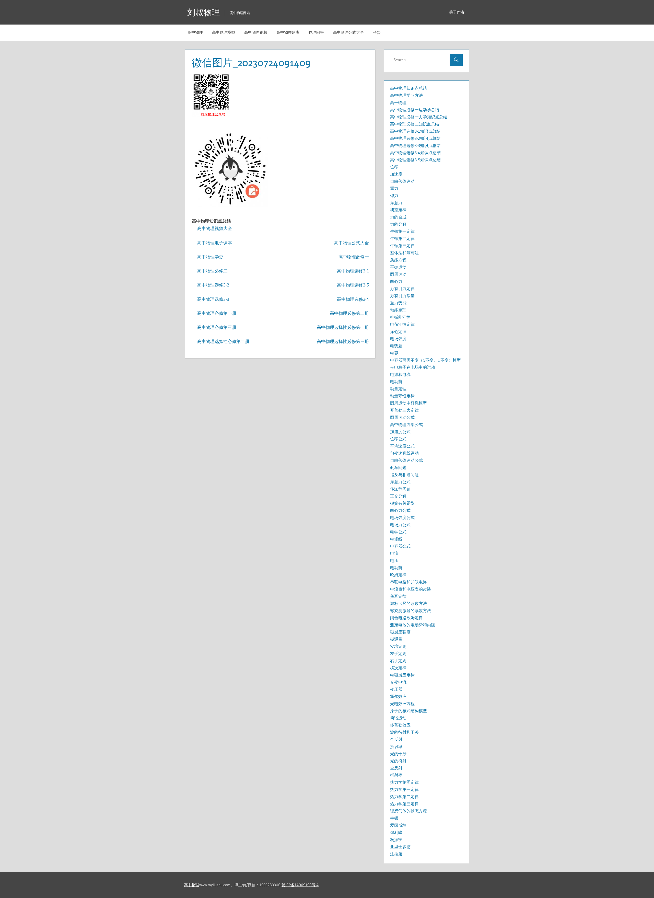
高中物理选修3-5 (353, 284)
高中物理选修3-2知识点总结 (415, 138)
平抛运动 (398, 267)
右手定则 (398, 660)
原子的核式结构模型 (408, 710)
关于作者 (456, 12)
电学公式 (398, 531)
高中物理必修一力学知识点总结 (418, 116)
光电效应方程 (402, 703)
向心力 (396, 281)
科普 (377, 32)
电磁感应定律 (402, 674)
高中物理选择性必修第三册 (343, 341)
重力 (394, 188)
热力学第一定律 (404, 789)
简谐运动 (398, 717)
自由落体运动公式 (406, 460)
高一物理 (398, 102)
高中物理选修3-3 (213, 299)
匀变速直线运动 (404, 453)
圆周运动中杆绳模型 (408, 403)
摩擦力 (396, 202)
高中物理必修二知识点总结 (414, 123)
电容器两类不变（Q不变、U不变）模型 (425, 360)
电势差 (396, 345)
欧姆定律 (398, 574)
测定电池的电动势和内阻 (412, 624)
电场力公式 (400, 524)
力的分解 (398, 224)
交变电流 (398, 682)
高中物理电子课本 (214, 242)
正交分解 (398, 496)
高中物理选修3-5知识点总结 (415, 159)
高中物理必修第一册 (216, 313)
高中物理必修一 (353, 256)
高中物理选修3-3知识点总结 (415, 145)
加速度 (396, 174)
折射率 (396, 746)
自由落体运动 (402, 181)
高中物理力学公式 (406, 424)
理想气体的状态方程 (408, 810)
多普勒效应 (400, 725)
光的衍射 (398, 760)
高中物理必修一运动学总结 (414, 109)
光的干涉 (398, 753)
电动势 (396, 381)
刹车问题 (398, 467)
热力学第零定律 (404, 782)
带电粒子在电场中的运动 (412, 367)
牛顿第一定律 (402, 231)
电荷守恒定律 (402, 324)
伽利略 (396, 832)
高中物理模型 (223, 32)
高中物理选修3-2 (213, 284)
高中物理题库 (287, 32)
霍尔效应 (398, 696)
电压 (394, 560)
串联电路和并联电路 (408, 581)
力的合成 (398, 217)
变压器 (396, 689)
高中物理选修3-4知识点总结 (415, 152)
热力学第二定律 (404, 796)
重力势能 (398, 302)
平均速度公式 (402, 445)
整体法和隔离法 (404, 252)
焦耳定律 (398, 596)
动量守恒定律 (402, 395)
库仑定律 (398, 331)
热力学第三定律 (404, 803)
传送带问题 (400, 488)
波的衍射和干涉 (404, 732)
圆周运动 (398, 274)
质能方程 (398, 259)
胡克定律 (398, 209)
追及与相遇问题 (404, 474)
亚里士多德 (400, 846)
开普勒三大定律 (404, 410)
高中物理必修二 (212, 270)
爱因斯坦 (398, 825)
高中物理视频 (255, 32)
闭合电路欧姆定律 (406, 617)
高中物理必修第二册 (349, 313)
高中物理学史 (210, 256)
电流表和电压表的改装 (410, 589)
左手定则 (398, 653)
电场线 (396, 539)
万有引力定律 (402, 288)
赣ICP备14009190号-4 (300, 884)
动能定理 (398, 310)
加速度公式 (400, 431)
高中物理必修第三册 (216, 327)
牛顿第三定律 (402, 245)
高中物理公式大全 (348, 32)
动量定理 (398, 388)
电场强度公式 (402, 517)
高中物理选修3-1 (353, 270)
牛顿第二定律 (402, 238)
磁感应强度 (400, 632)
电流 (394, 553)
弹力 (394, 195)
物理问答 (316, 32)
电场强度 (398, 338)
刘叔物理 (203, 12)
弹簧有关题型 (402, 503)
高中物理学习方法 (406, 95)
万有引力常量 (402, 295)
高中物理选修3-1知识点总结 (415, 131)
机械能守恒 (400, 317)
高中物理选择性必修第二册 (223, 341)
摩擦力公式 (400, 481)
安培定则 (398, 646)
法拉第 (396, 853)
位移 (394, 166)
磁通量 (396, 639)
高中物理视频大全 (214, 228)
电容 (394, 352)
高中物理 (195, 32)
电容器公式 (400, 546)
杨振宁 (396, 839)
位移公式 (398, 438)
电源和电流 (400, 374)
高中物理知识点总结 (408, 88)
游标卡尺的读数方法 (408, 603)
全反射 (396, 739)
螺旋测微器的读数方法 (410, 610)
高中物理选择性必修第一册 (343, 327)
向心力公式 (400, 510)
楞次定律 (398, 667)
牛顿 (394, 818)
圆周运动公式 (402, 417)
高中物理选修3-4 (353, 299)
